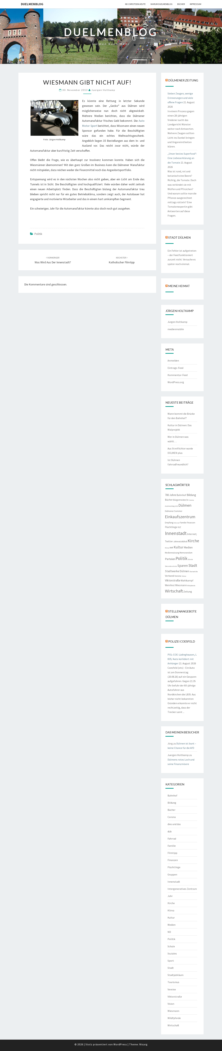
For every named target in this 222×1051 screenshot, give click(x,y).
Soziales (172, 953)
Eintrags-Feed (175, 367)
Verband (169, 575)
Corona (191, 500)
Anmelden (173, 360)
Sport (171, 960)
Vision (171, 1003)
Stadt (192, 565)
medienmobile (176, 329)
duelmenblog (32, 4)
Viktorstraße (172, 580)
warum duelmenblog (161, 4)
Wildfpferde (174, 1018)
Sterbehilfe (193, 572)
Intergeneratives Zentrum (182, 888)
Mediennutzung (172, 552)
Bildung (191, 495)
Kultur (178, 547)
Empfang (169, 522)
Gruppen (172, 874)
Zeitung (187, 591)
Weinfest (170, 585)
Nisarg (143, 1044)
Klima (167, 548)
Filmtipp (172, 852)
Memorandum (186, 552)
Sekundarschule (171, 566)
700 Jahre (170, 495)
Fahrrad (176, 523)
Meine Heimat (179, 286)
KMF (171, 547)
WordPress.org (176, 382)
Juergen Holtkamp (103, 90)
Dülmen (184, 505)
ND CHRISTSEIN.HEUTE (135, 4)
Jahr (170, 896)
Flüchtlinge (171, 527)
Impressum (195, 4)
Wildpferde (191, 586)
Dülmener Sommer (173, 511)
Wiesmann (181, 585)
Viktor (184, 576)
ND (169, 931)
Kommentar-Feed (178, 375)
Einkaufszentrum (180, 516)
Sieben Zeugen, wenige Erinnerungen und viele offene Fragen (180, 98)
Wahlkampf (187, 580)
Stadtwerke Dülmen (177, 571)
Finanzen (191, 522)
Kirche (193, 540)
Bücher (181, 4)
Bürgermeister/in (180, 500)
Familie (183, 522)
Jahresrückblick (180, 541)
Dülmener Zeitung (183, 80)
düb (176, 506)
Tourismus (173, 982)
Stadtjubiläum (175, 975)
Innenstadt (176, 533)
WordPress (120, 1044)
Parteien (170, 559)
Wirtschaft (174, 591)
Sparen (182, 565)
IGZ (179, 527)
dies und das (174, 824)
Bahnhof (181, 495)
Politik (38, 234)
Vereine (178, 576)
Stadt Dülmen (179, 237)
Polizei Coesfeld (181, 641)
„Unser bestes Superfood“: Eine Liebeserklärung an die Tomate (182, 158)
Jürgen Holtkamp (177, 321)
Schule (190, 559)
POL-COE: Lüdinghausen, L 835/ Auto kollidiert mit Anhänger (182, 659)
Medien (188, 547)
